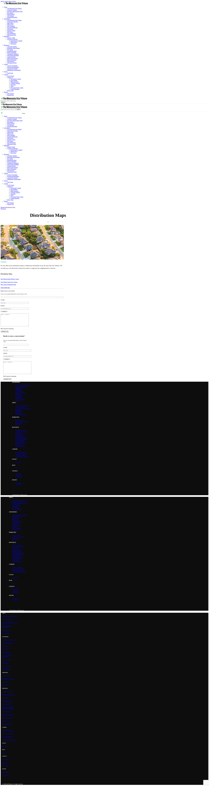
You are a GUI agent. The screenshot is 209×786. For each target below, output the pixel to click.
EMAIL (3, 305)
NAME (3, 300)
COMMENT (4, 311)
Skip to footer (12, 1)
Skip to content (4, 1)
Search (3, 102)
